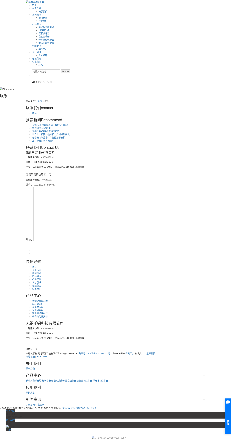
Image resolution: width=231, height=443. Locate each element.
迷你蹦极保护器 (46, 39)
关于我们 (42, 11)
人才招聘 (42, 55)
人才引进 (36, 52)
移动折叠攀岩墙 (46, 27)
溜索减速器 (44, 33)
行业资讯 (42, 20)
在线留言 (36, 58)
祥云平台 (129, 353)
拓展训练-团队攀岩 (41, 128)
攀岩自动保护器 (46, 42)
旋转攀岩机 (44, 30)
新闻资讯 (36, 14)
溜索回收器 (44, 36)
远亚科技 (150, 353)
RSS (39, 356)
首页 (34, 5)
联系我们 (36, 61)
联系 (40, 64)
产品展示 (36, 23)
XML (45, 356)
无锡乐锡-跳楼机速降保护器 (45, 131)
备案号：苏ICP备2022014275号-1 (95, 353)
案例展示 (42, 48)
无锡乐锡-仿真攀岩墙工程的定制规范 (50, 124)
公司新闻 (42, 17)
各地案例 (36, 45)
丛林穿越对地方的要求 (43, 140)
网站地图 (30, 356)
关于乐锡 (36, 8)
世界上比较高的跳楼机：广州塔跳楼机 (51, 134)
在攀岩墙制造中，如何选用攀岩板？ (49, 137)
